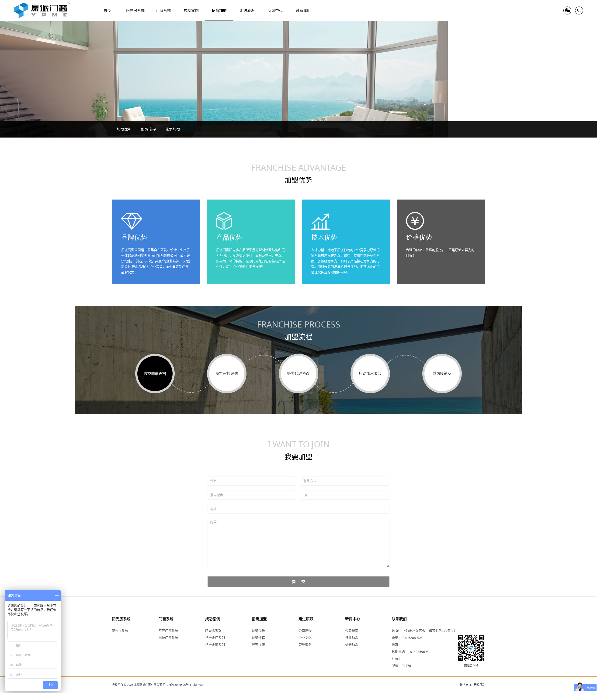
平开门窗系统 (168, 630)
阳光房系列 (213, 630)
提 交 (298, 581)
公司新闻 (351, 630)
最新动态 (351, 644)
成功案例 (212, 618)
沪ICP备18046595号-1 (177, 685)
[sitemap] (198, 685)
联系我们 (399, 618)
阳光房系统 (121, 618)
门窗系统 (166, 618)
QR (567, 10)
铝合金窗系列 (215, 644)
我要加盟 (172, 129)
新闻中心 (352, 618)
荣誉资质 (305, 644)
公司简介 (305, 630)
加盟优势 (124, 129)
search (579, 10)
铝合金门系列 (215, 637)
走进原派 (305, 618)
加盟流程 (148, 129)
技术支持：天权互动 (472, 685)
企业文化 (305, 637)
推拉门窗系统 (168, 637)
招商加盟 (259, 618)
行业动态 (351, 637)
